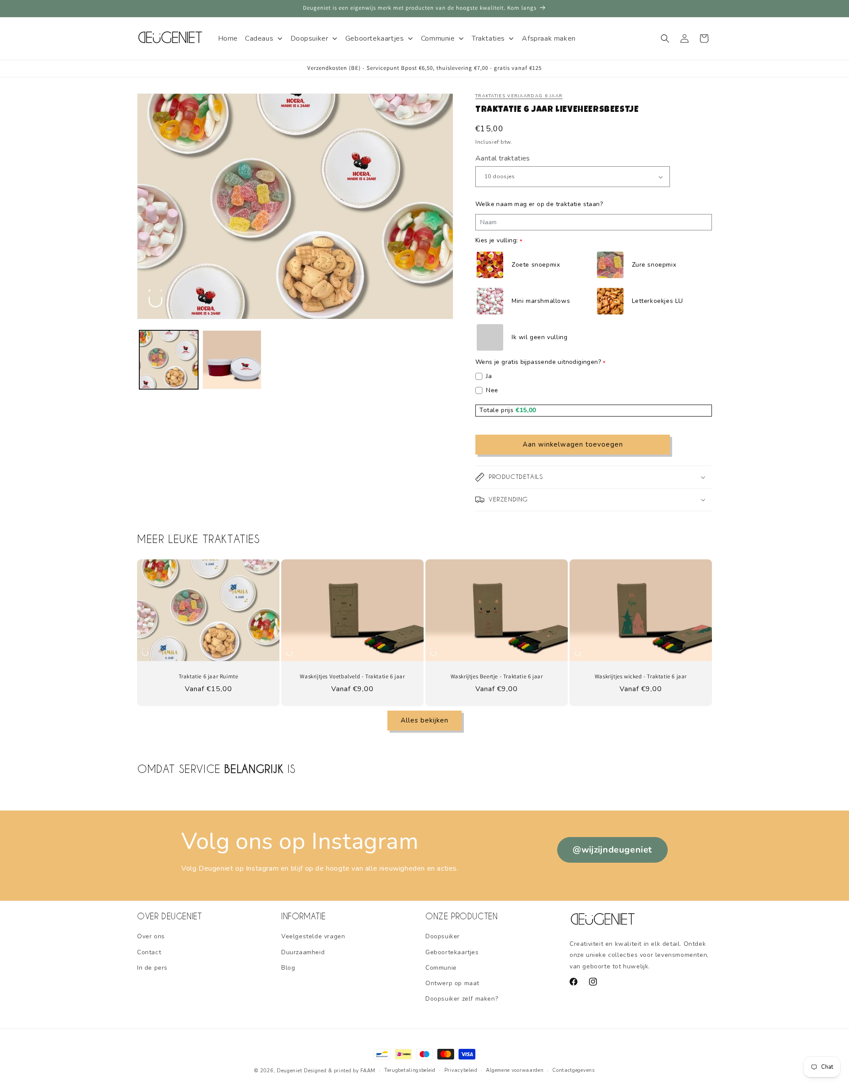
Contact (149, 952)
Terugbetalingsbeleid (410, 1070)
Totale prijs (497, 410)
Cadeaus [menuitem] (259, 38)
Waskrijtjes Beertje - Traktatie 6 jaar (497, 676)
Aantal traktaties (502, 158)
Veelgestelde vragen (313, 936)
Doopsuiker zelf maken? (461, 998)
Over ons (151, 936)
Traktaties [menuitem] (488, 38)
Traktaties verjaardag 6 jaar (518, 96)
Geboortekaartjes (452, 952)
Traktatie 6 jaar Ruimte (208, 676)
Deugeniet (289, 1070)
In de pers (152, 968)
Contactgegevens (573, 1070)
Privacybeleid (461, 1070)
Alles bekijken (424, 720)
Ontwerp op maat (452, 983)
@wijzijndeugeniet (612, 850)
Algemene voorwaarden (514, 1070)
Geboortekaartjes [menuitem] (374, 38)
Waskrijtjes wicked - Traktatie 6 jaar (641, 676)
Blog (288, 968)
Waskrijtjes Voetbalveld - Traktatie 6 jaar (352, 676)
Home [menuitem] (228, 38)
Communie (441, 968)
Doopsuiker (442, 936)
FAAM (367, 1070)
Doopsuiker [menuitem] (310, 38)
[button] (665, 38)
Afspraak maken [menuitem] (548, 38)
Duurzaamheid (303, 952)
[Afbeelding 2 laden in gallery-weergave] (232, 359)
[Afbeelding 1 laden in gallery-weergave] (168, 359)
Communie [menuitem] (438, 38)
